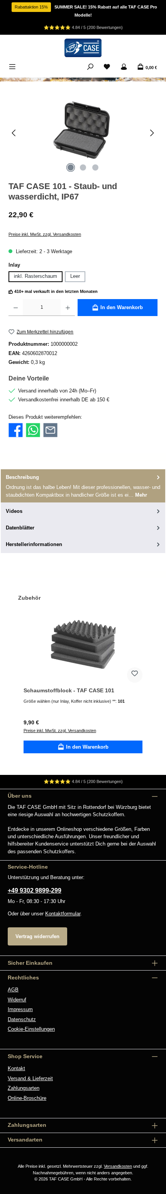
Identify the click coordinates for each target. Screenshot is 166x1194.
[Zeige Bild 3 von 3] (95, 167)
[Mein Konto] (123, 67)
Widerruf (17, 1000)
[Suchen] (90, 67)
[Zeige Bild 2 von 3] (83, 167)
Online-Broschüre (27, 1098)
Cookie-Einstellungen (31, 1029)
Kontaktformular (62, 914)
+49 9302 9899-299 (34, 890)
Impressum (20, 1009)
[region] (83, 133)
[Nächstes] (152, 132)
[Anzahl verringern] (15, 307)
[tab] (83, 486)
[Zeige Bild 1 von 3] (71, 167)
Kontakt (16, 1068)
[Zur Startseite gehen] (83, 48)
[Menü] (12, 67)
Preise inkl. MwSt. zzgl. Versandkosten (44, 234)
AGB (13, 990)
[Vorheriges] (14, 132)
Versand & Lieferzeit (30, 1078)
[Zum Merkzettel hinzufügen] (134, 675)
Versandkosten (118, 1166)
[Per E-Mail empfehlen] (50, 430)
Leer (75, 276)
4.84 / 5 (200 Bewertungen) (97, 27)
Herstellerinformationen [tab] (34, 544)
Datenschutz (22, 1019)
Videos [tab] (14, 511)
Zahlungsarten (23, 1088)
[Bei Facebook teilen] (15, 430)
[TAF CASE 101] (82, 133)
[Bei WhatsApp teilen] (33, 430)
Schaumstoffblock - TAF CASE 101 (69, 690)
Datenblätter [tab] (20, 528)
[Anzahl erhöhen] (68, 307)
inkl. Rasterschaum (35, 276)
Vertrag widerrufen (37, 936)
